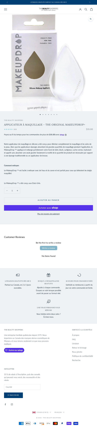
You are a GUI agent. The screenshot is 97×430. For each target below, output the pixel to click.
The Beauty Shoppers (13, 120)
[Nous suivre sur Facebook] (5, 404)
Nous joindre (77, 352)
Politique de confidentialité (82, 356)
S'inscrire (13, 395)
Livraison (75, 343)
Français (58, 412)
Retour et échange (79, 348)
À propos (75, 335)
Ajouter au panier (48, 200)
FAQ (74, 339)
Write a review (48, 248)
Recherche (76, 360)
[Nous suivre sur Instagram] (12, 404)
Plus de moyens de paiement (48, 214)
